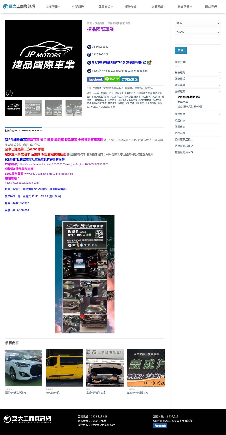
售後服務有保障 (144, 93)
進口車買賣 (103, 107)
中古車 (96, 93)
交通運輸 (157, 6)
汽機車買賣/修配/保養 (119, 23)
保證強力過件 (107, 93)
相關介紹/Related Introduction (23, 130)
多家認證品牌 (116, 96)
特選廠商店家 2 (184, 146)
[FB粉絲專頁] (160, 425)
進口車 (94, 107)
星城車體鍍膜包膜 (95, 392)
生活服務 (78, 6)
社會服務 (184, 6)
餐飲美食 (131, 6)
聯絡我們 (211, 6)
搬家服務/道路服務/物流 (190, 106)
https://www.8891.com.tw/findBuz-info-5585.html (120, 70)
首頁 (89, 23)
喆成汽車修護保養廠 (137, 392)
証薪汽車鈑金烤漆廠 (15, 392)
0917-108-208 (100, 54)
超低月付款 (150, 103)
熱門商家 (149, 88)
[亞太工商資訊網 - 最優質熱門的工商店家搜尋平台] (19, 6)
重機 (113, 107)
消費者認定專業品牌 (127, 100)
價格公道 (119, 93)
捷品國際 (146, 96)
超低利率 (140, 103)
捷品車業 (156, 96)
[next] (77, 58)
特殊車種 (157, 100)
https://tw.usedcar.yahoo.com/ (22, 182)
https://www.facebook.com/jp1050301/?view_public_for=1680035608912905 (64, 164)
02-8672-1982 (100, 46)
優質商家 (139, 88)
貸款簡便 (130, 103)
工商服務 (52, 6)
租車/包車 (183, 102)
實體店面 (128, 96)
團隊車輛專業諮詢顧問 (98, 96)
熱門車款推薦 (144, 100)
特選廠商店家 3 (184, 152)
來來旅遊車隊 (53, 392)
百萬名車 (112, 103)
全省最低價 (130, 93)
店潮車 (137, 96)
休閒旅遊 (105, 6)
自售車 (121, 103)
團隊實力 (157, 93)
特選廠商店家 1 (184, 139)
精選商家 (129, 88)
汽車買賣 (112, 100)
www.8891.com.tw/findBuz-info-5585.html (48, 173)
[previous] (11, 58)
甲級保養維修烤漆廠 (97, 103)
